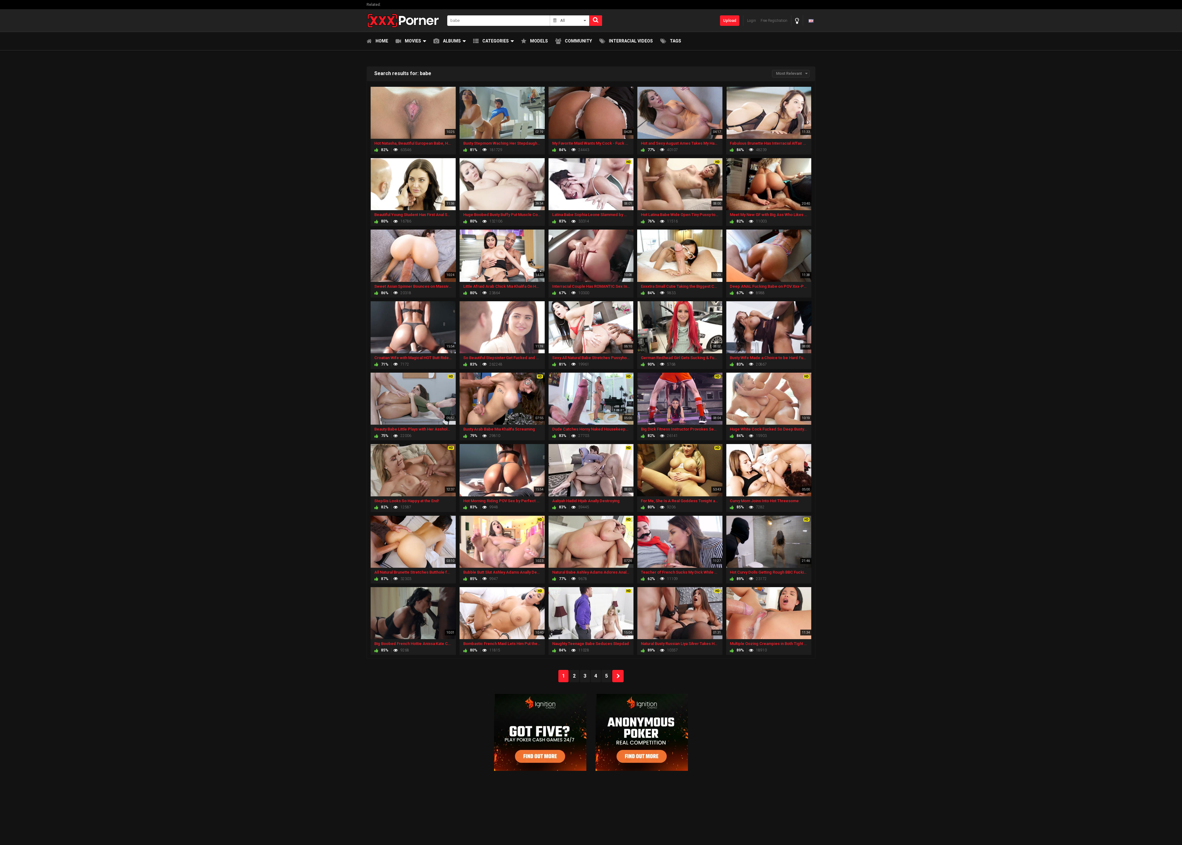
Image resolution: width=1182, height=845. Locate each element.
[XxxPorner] (405, 20)
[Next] (618, 676)
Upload (729, 20)
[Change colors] (797, 20)
